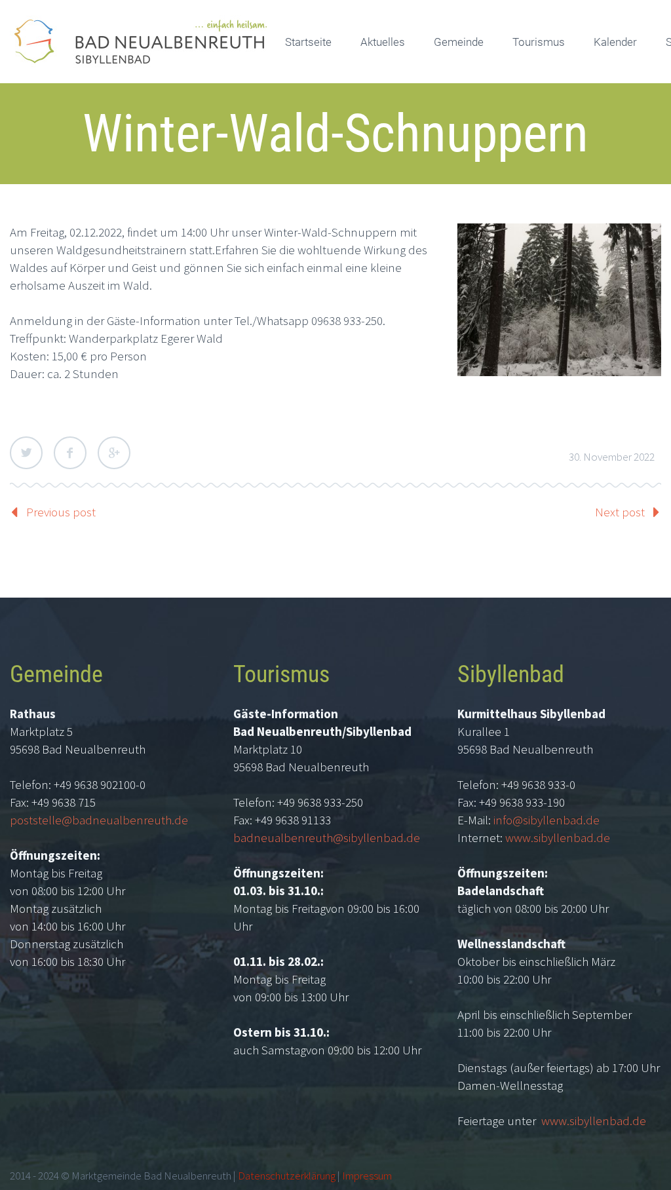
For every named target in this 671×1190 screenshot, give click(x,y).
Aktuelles (382, 41)
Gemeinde (459, 41)
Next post (620, 512)
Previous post (61, 512)
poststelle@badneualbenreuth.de (99, 820)
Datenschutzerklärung (287, 1175)
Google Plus (114, 452)
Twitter (26, 452)
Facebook (70, 452)
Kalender (615, 41)
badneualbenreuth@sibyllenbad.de (326, 837)
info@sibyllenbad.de (546, 820)
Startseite (308, 41)
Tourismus (538, 41)
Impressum (367, 1175)
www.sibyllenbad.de (557, 837)
